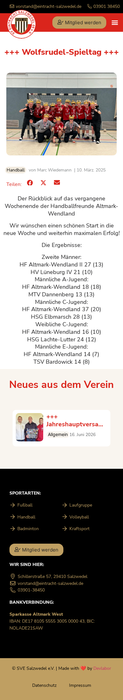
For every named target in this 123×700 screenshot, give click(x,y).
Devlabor (102, 668)
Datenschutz (44, 685)
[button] (114, 22)
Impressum (80, 685)
